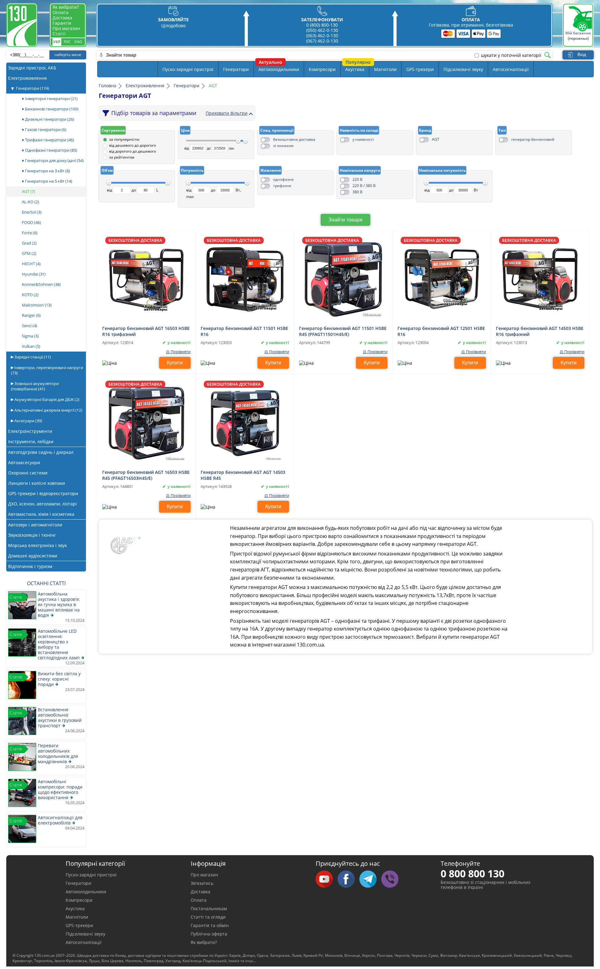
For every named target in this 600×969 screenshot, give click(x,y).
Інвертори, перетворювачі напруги (47, 370)
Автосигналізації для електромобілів (60, 820)
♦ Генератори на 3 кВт (46, 171)
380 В (357, 192)
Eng (78, 41)
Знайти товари (345, 219)
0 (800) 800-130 (322, 25)
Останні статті (46, 583)
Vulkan (31, 346)
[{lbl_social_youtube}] (327, 879)
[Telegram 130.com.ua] (370, 879)
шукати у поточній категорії (511, 55)
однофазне (283, 179)
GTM (29, 253)
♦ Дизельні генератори (48, 119)
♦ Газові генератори (44, 129)
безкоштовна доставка (294, 139)
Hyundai (34, 274)
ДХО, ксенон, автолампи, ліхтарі (42, 504)
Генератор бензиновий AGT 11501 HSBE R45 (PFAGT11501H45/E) (343, 331)
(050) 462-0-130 (322, 30)
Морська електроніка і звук (37, 545)
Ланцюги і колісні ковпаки (36, 483)
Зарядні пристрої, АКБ (32, 68)
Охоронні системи (28, 473)
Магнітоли (385, 69)
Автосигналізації (511, 69)
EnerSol (32, 212)
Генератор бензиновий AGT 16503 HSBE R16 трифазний (146, 331)
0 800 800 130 (472, 873)
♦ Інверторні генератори (50, 98)
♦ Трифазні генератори (48, 140)
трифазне (282, 185)
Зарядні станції (32, 357)
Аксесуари (27, 421)
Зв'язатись (202, 883)
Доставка (62, 18)
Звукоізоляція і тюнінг (32, 535)
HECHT (31, 263)
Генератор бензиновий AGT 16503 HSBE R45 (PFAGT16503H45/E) (146, 474)
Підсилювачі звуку (463, 69)
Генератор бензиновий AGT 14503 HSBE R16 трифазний (539, 331)
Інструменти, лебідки (30, 441)
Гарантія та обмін (210, 925)
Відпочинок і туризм (30, 566)
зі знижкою (283, 145)
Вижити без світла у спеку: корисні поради (59, 679)
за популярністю (124, 139)
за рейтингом (121, 157)
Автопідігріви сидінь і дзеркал (40, 452)
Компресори (322, 69)
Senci (29, 325)
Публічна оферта (209, 934)
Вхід (582, 54)
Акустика (354, 69)
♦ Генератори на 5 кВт (47, 181)
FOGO (31, 222)
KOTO (30, 294)
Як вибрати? (65, 7)
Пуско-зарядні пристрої (187, 69)
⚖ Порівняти (178, 351)
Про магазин (66, 28)
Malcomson (37, 305)
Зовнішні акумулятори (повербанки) (35, 386)
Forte (30, 233)
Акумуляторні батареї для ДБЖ (46, 399)
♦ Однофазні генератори (49, 150)
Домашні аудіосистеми (32, 556)
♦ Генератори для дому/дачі (53, 160)
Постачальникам (209, 908)
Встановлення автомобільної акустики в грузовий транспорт (60, 717)
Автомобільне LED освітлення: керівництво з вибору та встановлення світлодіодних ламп (59, 644)
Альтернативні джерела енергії (47, 410)
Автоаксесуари (24, 462)
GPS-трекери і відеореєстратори (43, 493)
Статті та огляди (208, 917)
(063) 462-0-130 (322, 35)
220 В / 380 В (364, 185)
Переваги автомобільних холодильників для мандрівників (58, 753)
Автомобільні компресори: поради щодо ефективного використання (60, 789)
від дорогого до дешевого (132, 151)
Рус (67, 41)
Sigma (30, 336)
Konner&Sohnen (41, 284)
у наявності (363, 139)
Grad (29, 243)
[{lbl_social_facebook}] (348, 879)
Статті (59, 34)
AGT (435, 139)
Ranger (31, 315)
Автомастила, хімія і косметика (41, 514)
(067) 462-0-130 (322, 40)
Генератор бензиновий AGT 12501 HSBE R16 (441, 331)
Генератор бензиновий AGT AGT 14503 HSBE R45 (243, 474)
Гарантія (61, 23)
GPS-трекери (420, 69)
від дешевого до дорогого (132, 145)
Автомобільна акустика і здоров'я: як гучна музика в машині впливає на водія (59, 604)
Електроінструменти (30, 431)
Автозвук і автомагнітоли (35, 525)
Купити (175, 362)
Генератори (32, 88)
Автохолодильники (278, 69)
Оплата (60, 12)
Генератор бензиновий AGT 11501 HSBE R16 (244, 331)
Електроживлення (27, 78)
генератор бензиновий (532, 139)
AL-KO (30, 202)
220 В (357, 179)
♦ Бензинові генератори (50, 109)
